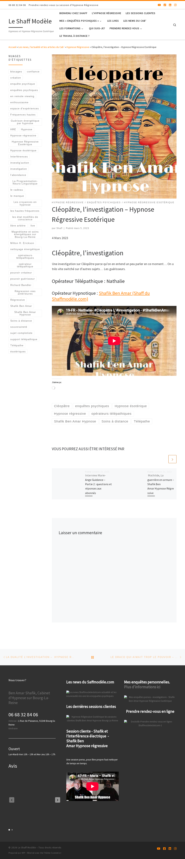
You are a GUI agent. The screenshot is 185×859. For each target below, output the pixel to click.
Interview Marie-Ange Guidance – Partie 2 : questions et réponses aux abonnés (98, 484)
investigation (18, 168)
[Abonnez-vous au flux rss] (154, 5)
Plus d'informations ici (142, 686)
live (33, 225)
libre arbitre (18, 225)
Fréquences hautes (23, 114)
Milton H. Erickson (22, 243)
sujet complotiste (21, 332)
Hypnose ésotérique (23, 150)
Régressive (17, 299)
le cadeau (16, 189)
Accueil (12, 47)
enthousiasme (19, 102)
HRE (13, 129)
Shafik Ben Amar (21, 305)
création (15, 77)
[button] (57, 800)
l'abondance (18, 174)
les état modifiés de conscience (25, 218)
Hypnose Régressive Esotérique (25, 143)
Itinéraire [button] (13, 728)
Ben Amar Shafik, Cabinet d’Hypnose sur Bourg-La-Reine (29, 698)
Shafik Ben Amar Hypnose (25, 313)
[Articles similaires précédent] (164, 459)
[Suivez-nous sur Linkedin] (170, 5)
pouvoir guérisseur (22, 278)
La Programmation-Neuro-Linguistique (25, 182)
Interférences (19, 156)
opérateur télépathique (25, 265)
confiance (33, 71)
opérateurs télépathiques (25, 256)
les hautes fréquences (24, 210)
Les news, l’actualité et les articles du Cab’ (41, 47)
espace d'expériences (24, 108)
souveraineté (18, 326)
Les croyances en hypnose (25, 203)
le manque (17, 195)
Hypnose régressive (23, 135)
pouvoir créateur (21, 272)
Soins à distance (21, 320)
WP (23, 853)
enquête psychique (22, 83)
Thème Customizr (52, 853)
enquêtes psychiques (24, 90)
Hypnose (26, 129)
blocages (16, 71)
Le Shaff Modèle (27, 847)
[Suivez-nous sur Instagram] (175, 5)
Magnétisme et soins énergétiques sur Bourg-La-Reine (25, 234)
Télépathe (16, 345)
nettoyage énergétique (25, 249)
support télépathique (23, 339)
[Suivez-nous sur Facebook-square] (165, 5)
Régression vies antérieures (25, 292)
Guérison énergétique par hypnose (25, 122)
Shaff (59, 228)
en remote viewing (22, 96)
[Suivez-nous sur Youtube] (159, 5)
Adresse (12, 720)
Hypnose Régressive (77, 47)
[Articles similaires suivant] (172, 459)
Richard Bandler (20, 285)
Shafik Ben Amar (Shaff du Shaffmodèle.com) (101, 296)
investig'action (19, 162)
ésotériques (18, 351)
